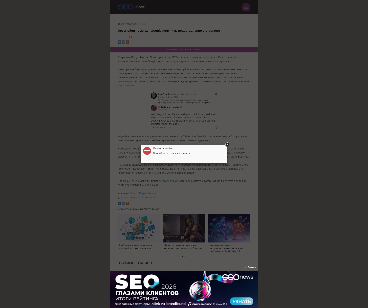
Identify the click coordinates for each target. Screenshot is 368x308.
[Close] (227, 144)
